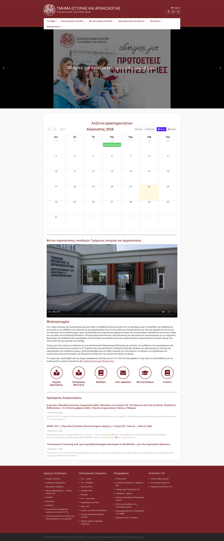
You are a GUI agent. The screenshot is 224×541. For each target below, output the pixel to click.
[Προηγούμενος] (49, 129)
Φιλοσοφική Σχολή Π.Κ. (160, 482)
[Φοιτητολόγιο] (145, 373)
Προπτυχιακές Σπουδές (72, 21)
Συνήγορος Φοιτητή (78, 383)
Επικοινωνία (121, 478)
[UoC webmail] (123, 373)
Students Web (86, 490)
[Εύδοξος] (101, 373)
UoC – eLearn (86, 478)
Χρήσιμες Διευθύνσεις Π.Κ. (161, 486)
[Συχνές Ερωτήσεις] (56, 373)
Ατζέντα (173, 129)
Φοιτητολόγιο (145, 382)
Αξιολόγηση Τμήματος (54, 486)
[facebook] (168, 12)
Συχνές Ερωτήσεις (56, 383)
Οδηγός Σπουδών (53, 478)
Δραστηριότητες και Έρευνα (131, 21)
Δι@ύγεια (50, 505)
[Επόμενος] (55, 129)
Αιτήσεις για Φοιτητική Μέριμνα (94, 510)
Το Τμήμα (51, 21)
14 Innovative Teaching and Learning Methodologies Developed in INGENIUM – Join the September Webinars (108, 444)
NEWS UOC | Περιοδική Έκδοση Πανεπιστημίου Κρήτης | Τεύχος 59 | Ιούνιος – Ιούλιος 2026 (99, 426)
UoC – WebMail (87, 482)
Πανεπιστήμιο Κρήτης (160, 478)
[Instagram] (173, 12)
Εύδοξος (101, 382)
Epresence (50, 501)
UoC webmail (123, 382)
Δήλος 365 (85, 506)
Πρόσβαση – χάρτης (124, 493)
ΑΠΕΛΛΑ (49, 497)
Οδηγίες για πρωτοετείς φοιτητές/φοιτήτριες (112, 67)
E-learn (167, 382)
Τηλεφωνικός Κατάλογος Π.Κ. (128, 489)
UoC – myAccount (88, 498)
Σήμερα (62, 129)
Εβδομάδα (151, 129)
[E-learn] (167, 373)
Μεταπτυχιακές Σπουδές (100, 21)
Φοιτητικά (154, 21)
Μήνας (162, 129)
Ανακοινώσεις (53, 26)
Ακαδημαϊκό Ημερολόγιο (55, 482)
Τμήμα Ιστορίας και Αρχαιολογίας (89, 8)
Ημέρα (139, 129)
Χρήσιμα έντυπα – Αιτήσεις (127, 517)
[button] (112, 67)
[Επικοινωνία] (178, 12)
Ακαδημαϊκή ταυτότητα (90, 502)
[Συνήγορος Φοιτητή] (79, 373)
